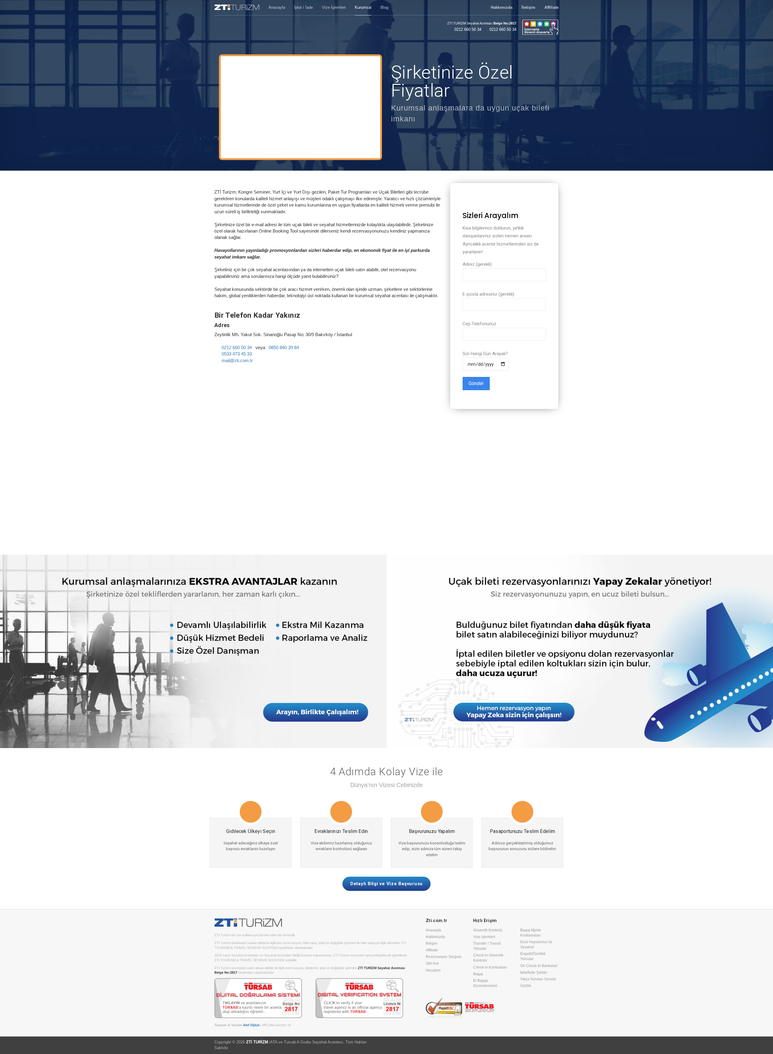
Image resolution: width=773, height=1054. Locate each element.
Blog (384, 7)
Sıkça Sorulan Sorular (538, 979)
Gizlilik (525, 986)
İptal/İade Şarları (533, 972)
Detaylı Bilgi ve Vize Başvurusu (386, 883)
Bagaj (478, 974)
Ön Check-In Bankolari (538, 966)
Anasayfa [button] (276, 7)
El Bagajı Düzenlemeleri (485, 983)
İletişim (431, 943)
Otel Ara (432, 963)
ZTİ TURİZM (257, 1042)
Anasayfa (433, 930)
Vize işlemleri (484, 937)
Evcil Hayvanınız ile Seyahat (536, 944)
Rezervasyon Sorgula (443, 957)
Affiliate (432, 950)
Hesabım (433, 970)
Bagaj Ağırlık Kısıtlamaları (530, 932)
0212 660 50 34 (467, 29)
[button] (501, 7)
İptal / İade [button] (303, 7)
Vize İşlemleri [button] (334, 7)
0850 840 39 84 (284, 347)
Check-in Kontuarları (490, 967)
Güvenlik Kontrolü (487, 930)
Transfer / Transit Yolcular (487, 946)
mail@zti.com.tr (237, 360)
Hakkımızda (435, 937)
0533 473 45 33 (237, 353)
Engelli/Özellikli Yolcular (533, 956)
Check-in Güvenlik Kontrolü (488, 957)
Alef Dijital (251, 1025)
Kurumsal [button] (363, 7)
